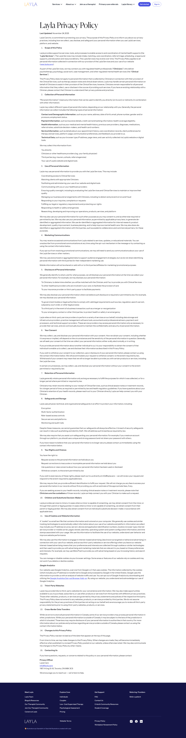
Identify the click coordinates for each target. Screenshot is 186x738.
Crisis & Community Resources (106, 704)
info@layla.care (46, 666)
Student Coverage (102, 708)
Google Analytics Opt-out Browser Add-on (68, 578)
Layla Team (29, 697)
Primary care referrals (108, 4)
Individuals (64, 697)
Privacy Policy (100, 721)
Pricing (62, 712)
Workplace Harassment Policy (106, 725)
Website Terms (65, 721)
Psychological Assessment (70, 708)
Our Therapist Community (35, 704)
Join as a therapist (88, 4)
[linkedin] (141, 721)
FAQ (96, 697)
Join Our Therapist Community (36, 708)
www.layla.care (46, 64)
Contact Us (99, 700)
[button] (57, 4)
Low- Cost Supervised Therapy (71, 704)
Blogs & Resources (32, 700)
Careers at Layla (31, 712)
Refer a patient (135, 697)
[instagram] (131, 721)
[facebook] (136, 721)
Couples (63, 700)
